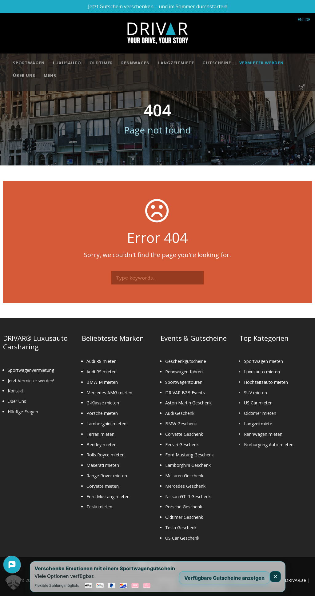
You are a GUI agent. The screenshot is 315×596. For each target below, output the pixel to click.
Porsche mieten (102, 413)
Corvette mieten (102, 486)
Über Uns (24, 75)
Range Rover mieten (106, 476)
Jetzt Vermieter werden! (31, 380)
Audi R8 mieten (101, 361)
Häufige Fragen (23, 412)
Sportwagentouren (183, 382)
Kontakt (15, 391)
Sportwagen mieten (263, 361)
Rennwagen (135, 63)
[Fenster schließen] (275, 576)
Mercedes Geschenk (185, 486)
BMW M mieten (102, 382)
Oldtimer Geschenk (184, 517)
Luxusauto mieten (262, 372)
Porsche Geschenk (183, 507)
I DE (307, 19)
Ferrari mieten (100, 434)
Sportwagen (29, 63)
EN (300, 19)
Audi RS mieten (101, 372)
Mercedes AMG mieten (109, 392)
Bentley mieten (101, 444)
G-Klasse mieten (102, 403)
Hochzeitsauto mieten (266, 382)
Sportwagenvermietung (31, 370)
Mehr (50, 75)
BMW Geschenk (181, 424)
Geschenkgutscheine (185, 361)
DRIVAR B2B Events (185, 392)
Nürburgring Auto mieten (268, 444)
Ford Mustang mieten (108, 496)
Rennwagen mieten (263, 434)
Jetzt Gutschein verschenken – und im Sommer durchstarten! (157, 6)
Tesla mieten (99, 507)
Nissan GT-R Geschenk (188, 496)
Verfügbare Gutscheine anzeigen (224, 577)
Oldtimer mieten (260, 413)
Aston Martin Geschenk (188, 403)
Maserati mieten (102, 465)
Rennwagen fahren (184, 372)
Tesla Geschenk (181, 527)
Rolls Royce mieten (105, 455)
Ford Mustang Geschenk (189, 455)
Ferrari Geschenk (182, 444)
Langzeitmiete (176, 63)
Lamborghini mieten (106, 424)
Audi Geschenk (179, 413)
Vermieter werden (261, 63)
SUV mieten (255, 392)
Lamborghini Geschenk (188, 465)
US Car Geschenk (182, 538)
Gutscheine (216, 63)
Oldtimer (101, 63)
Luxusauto (67, 63)
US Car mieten (258, 403)
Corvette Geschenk (184, 434)
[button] (13, 582)
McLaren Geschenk (184, 476)
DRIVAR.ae (295, 580)
